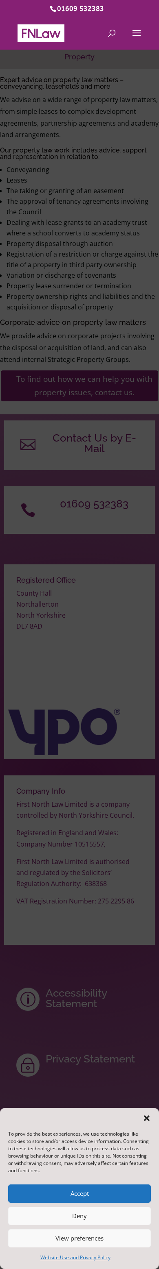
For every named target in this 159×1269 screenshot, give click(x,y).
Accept (80, 1193)
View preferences (79, 1238)
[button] (147, 1118)
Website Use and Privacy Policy (75, 1257)
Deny (79, 1216)
